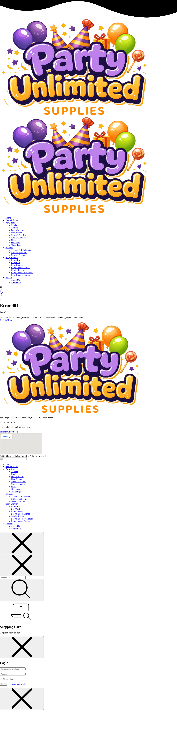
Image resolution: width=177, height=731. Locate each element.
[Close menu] (22, 543)
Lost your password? (17, 684)
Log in (3, 684)
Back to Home (6, 320)
